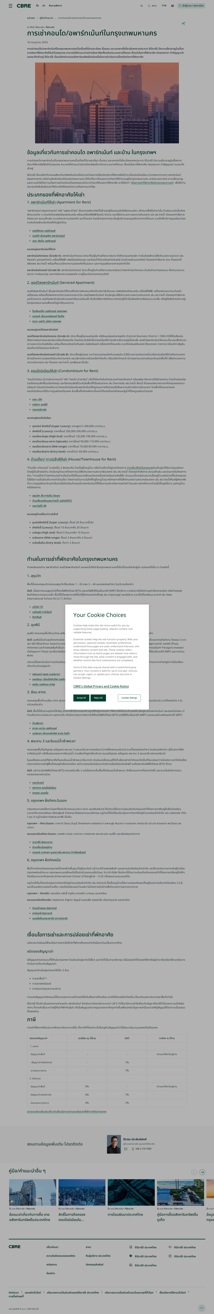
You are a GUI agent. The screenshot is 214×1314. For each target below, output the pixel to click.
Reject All (98, 697)
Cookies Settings (129, 697)
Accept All (81, 697)
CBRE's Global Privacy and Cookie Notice (101, 686)
